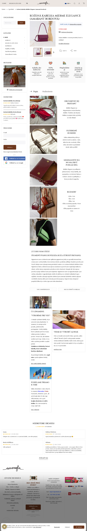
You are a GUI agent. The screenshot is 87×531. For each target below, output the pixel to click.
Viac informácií (37, 527)
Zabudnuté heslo (17, 152)
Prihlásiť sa (9, 147)
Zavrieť (80, 56)
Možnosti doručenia (66, 32)
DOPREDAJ (8, 46)
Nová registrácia (8, 152)
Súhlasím (80, 527)
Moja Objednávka (13, 484)
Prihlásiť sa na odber (33, 507)
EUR (68, 3)
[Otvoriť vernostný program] (4, 526)
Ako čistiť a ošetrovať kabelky (13, 492)
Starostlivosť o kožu (10, 54)
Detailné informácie (64, 43)
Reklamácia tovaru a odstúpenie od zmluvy (12, 495)
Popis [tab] (35, 91)
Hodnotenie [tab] (47, 91)
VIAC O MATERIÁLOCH (43, 289)
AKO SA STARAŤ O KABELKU (72, 289)
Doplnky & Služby (10, 48)
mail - (53, 491)
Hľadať (21, 22)
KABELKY (8, 40)
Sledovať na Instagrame (15, 90)
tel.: (54, 494)
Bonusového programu (75, 24)
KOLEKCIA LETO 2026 (11, 43)
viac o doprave (35, 409)
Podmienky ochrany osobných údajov (12, 499)
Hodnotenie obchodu (43, 423)
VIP (13, 508)
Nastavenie (57, 527)
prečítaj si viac (58, 349)
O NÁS (12, 482)
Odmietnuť (67, 527)
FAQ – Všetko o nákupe (12, 487)
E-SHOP (5, 37)
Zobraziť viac (43, 458)
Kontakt (12, 505)
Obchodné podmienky (13, 503)
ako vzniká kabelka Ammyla (38, 363)
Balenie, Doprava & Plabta (12, 489)
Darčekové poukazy (10, 51)
